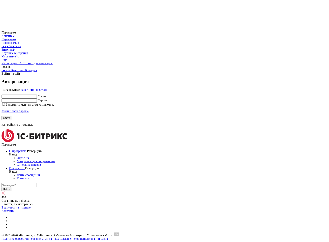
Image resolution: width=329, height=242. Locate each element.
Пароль (42, 100)
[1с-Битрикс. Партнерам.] (34, 141)
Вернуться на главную (16, 207)
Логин (42, 96)
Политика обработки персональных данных (30, 238)
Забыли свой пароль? (15, 111)
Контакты (8, 211)
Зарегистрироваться (34, 89)
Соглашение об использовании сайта (84, 238)
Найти (6, 189)
